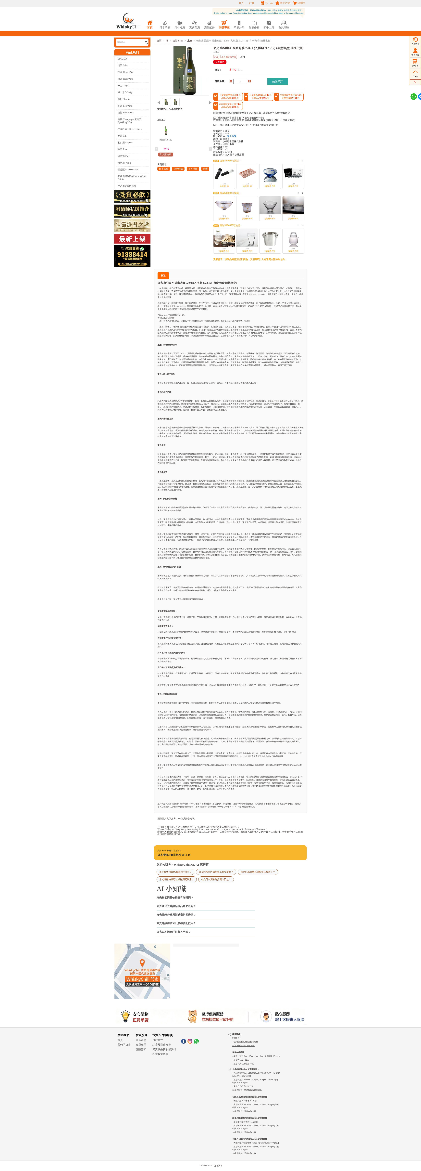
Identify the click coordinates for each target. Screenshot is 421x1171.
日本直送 (163, 169)
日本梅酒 (179, 24)
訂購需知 (141, 1049)
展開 (242, 56)
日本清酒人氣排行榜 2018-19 (173, 854)
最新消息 (141, 1040)
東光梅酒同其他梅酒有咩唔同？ (175, 872)
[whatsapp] (196, 1042)
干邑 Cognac (124, 85)
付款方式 (157, 1040)
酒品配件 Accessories (128, 169)
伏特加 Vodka (124, 163)
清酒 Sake (122, 65)
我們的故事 (124, 1044)
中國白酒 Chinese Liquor (130, 129)
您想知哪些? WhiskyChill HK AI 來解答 (183, 864)
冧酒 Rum (122, 149)
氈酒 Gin (122, 136)
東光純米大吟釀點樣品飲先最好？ (216, 872)
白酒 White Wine (126, 112)
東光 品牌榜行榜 (229, 57)
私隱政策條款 (160, 1054)
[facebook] (183, 1042)
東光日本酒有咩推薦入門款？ (216, 879)
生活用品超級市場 (127, 186)
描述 (163, 275)
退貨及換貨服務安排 (164, 1049)
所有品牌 (122, 58)
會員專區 (141, 1044)
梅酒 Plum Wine (125, 72)
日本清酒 (193, 169)
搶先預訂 (277, 81)
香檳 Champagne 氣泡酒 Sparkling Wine (129, 121)
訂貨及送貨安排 (161, 1044)
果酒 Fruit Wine (125, 79)
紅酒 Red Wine (125, 106)
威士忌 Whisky (125, 92)
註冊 (252, 3)
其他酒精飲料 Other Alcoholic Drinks (132, 178)
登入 (241, 3)
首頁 (159, 40)
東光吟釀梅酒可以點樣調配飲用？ (176, 879)
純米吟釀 (178, 169)
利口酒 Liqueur (125, 142)
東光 (189, 40)
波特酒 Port (123, 156)
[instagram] (189, 1042)
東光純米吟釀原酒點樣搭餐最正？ (258, 872)
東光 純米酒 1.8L (166, 140)
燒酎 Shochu (124, 99)
